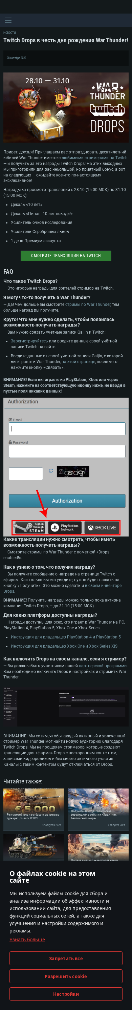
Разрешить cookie (66, 976)
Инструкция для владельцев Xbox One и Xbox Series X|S (64, 646)
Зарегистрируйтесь (29, 341)
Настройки (66, 994)
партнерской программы (103, 666)
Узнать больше (27, 939)
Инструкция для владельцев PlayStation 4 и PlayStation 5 (66, 637)
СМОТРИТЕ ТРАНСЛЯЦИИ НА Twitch (66, 255)
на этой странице (78, 361)
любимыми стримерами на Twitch (95, 157)
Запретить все (66, 958)
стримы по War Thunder (87, 304)
